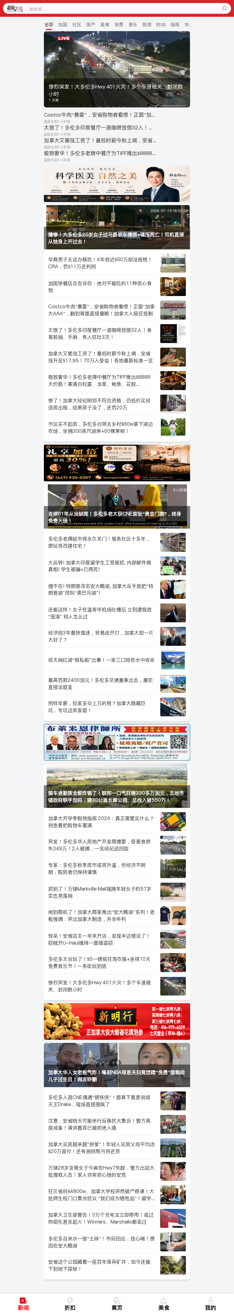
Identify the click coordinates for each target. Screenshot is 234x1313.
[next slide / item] (186, 69)
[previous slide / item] (48, 69)
